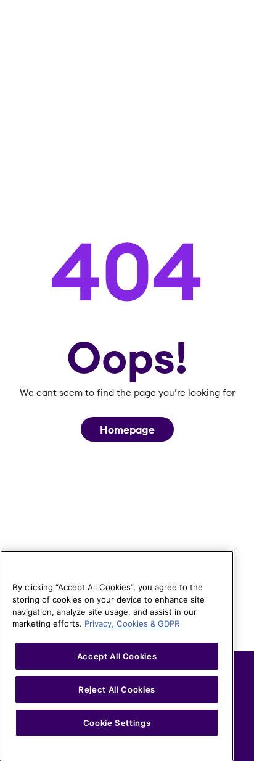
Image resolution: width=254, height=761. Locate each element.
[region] (117, 656)
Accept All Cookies (117, 656)
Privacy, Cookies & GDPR (131, 623)
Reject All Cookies (116, 689)
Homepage (127, 430)
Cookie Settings (117, 723)
